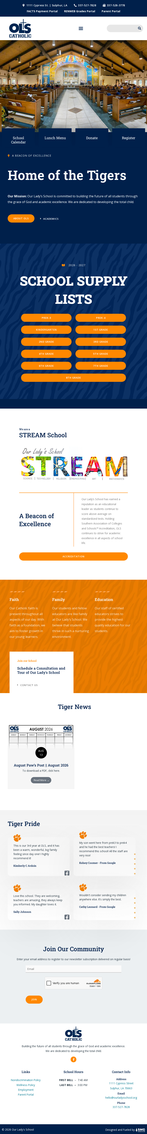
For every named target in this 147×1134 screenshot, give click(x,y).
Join (34, 999)
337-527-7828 (121, 1107)
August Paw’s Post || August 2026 (41, 765)
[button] (81, 28)
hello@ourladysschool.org (121, 1097)
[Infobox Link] (18, 137)
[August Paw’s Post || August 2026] (41, 738)
